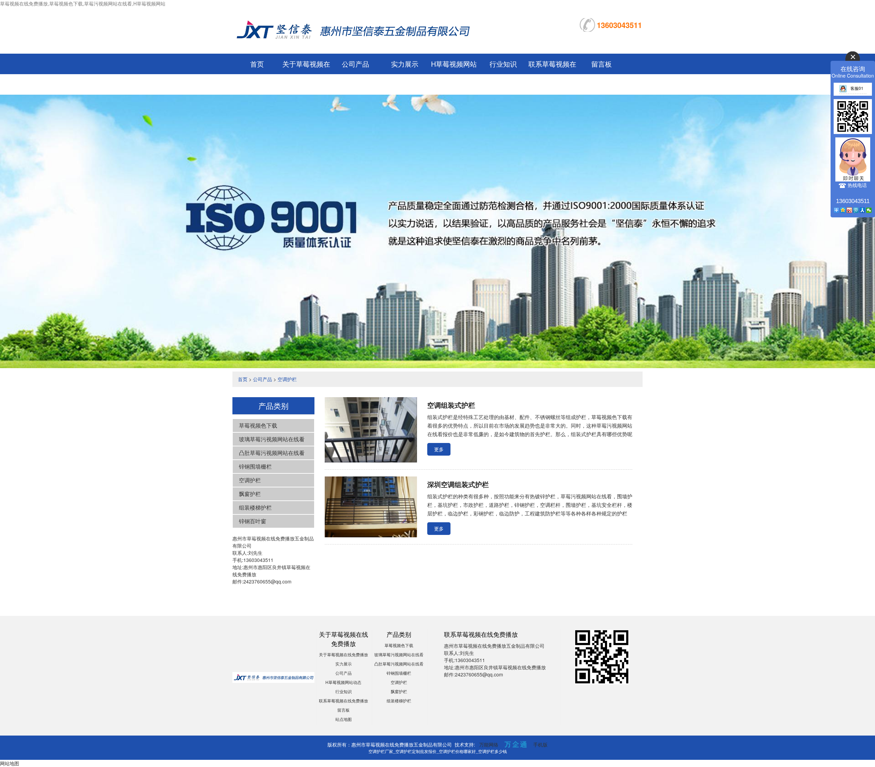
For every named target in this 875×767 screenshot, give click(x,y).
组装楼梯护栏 (255, 507)
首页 (257, 64)
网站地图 (9, 763)
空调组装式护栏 (451, 405)
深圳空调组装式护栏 (458, 484)
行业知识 (503, 64)
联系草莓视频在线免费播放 (343, 700)
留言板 (601, 64)
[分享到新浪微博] (849, 210)
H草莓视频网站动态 (343, 682)
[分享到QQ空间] (843, 210)
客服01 (856, 88)
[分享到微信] (869, 210)
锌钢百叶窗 (252, 521)
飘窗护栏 (250, 494)
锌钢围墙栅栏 (255, 466)
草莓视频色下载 (258, 425)
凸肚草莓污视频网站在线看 (272, 453)
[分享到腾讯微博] (856, 210)
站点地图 (343, 719)
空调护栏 (287, 379)
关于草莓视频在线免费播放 (343, 654)
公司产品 (355, 64)
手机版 (540, 744)
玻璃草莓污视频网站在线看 (272, 439)
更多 (439, 449)
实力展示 (404, 64)
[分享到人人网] (862, 210)
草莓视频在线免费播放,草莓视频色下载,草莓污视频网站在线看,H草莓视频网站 (82, 3)
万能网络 (488, 744)
